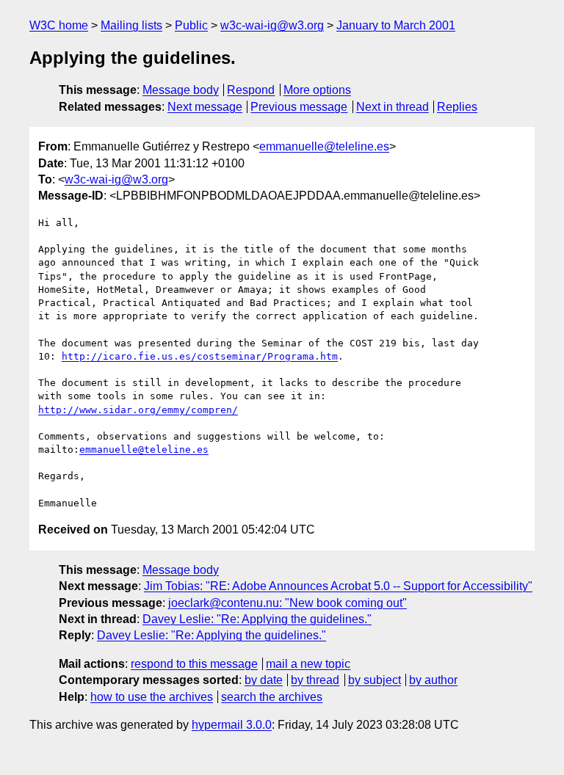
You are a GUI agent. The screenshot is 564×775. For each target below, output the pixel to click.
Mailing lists (131, 25)
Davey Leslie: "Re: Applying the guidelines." (257, 619)
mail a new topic (308, 664)
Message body (180, 90)
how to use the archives (151, 697)
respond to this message (194, 664)
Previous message (298, 107)
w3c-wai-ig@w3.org (272, 25)
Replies (457, 107)
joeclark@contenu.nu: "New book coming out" (287, 603)
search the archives (271, 697)
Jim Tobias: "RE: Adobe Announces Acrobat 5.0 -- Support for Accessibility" (338, 586)
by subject (374, 680)
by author (433, 680)
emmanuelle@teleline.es (324, 146)
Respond (251, 90)
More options (317, 90)
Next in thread (392, 107)
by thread (315, 680)
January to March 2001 (395, 25)
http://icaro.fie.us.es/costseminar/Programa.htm (200, 356)
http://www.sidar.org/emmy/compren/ (138, 409)
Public (191, 25)
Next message (204, 107)
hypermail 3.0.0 (232, 724)
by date (264, 680)
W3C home (58, 25)
